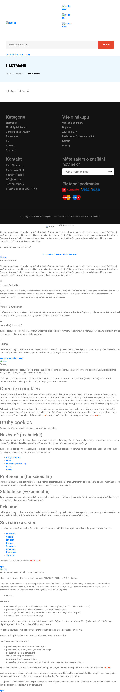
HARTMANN (24, 55)
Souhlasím (18, 358)
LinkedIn (10, 540)
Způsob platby (69, 132)
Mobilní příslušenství (16, 127)
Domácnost (12, 136)
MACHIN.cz (94, 216)
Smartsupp (11, 549)
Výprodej (10, 150)
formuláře (95, 415)
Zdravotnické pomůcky (18, 132)
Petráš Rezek (35, 561)
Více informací (6, 358)
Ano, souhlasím (50, 254)
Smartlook (11, 546)
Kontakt (66, 141)
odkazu (107, 667)
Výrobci (14, 55)
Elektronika (12, 122)
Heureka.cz (11, 552)
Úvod (8, 55)
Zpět (2, 566)
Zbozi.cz (10, 555)
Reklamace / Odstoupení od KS (78, 136)
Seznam (10, 543)
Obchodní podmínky (72, 122)
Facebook (10, 534)
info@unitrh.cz (13, 179)
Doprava (66, 127)
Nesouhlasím (63, 254)
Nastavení (73, 254)
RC (7, 141)
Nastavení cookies (57, 216)
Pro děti (10, 145)
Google (9, 537)
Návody (66, 145)
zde (46, 415)
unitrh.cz (42, 216)
